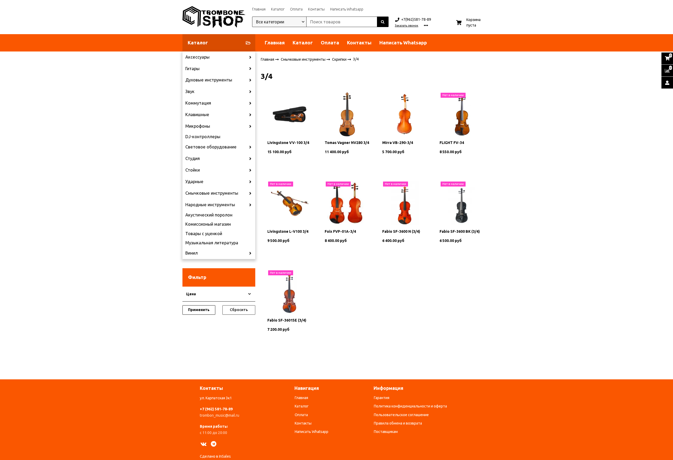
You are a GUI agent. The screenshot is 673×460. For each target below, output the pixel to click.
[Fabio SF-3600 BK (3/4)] (462, 202)
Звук (190, 91)
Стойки (192, 170)
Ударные (194, 181)
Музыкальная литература (211, 242)
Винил (191, 253)
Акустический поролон (208, 215)
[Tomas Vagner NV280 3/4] (347, 114)
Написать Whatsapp (346, 9)
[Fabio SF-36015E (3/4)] (289, 291)
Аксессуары (197, 57)
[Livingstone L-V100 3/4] (289, 202)
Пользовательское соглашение (401, 415)
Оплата (296, 9)
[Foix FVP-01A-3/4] (347, 202)
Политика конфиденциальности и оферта (410, 406)
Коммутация (198, 103)
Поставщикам (386, 432)
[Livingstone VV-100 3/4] (289, 114)
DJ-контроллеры (202, 136)
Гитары (192, 68)
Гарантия (381, 398)
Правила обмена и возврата (398, 423)
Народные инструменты (210, 204)
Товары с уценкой (203, 233)
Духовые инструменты (208, 79)
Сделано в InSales (215, 456)
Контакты (316, 9)
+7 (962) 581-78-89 (216, 409)
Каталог (277, 9)
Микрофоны (197, 126)
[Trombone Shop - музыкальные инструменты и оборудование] (214, 17)
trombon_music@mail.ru (219, 415)
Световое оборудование (211, 146)
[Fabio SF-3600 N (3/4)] (404, 202)
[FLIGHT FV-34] (462, 114)
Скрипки (339, 59)
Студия (192, 158)
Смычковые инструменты (211, 193)
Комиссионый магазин (208, 224)
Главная (259, 9)
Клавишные (197, 114)
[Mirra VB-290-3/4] (404, 114)
